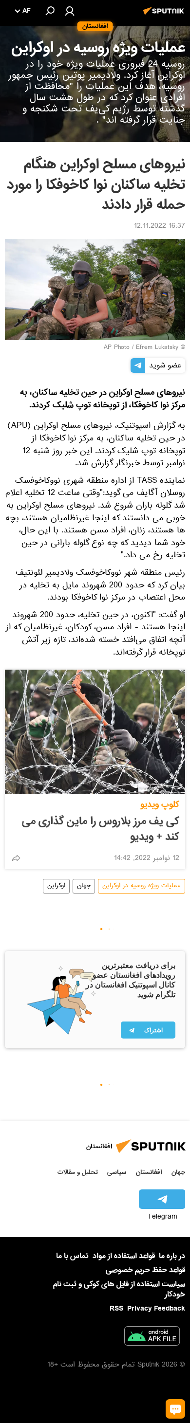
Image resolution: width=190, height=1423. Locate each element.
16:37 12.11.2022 (159, 227)
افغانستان (149, 1172)
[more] (16, 858)
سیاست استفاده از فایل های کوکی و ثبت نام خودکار (119, 1289)
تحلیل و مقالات (77, 1172)
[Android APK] (152, 1338)
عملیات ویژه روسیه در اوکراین (141, 886)
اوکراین (56, 886)
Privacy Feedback (156, 1309)
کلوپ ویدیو (159, 804)
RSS (116, 1308)
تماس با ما (72, 1256)
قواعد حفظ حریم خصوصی (145, 1270)
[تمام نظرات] (175, 1409)
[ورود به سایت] (69, 10)
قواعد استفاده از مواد (124, 1256)
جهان (84, 886)
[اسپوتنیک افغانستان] (165, 16)
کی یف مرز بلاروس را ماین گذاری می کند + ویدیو (100, 829)
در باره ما (172, 1256)
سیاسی (116, 1172)
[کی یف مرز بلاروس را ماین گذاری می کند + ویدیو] (95, 732)
